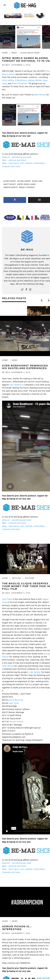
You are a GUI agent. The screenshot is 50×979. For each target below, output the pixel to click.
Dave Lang (37, 181)
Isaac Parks (13, 703)
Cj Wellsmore (24, 181)
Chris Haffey (8, 80)
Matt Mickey (40, 94)
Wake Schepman (20, 83)
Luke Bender (35, 672)
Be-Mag (6, 65)
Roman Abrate (35, 80)
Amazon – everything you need (16, 157)
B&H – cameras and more (14, 160)
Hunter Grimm (16, 721)
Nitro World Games (27, 184)
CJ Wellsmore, (21, 80)
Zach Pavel (7, 599)
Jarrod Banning (15, 700)
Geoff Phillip (8, 666)
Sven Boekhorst (16, 384)
